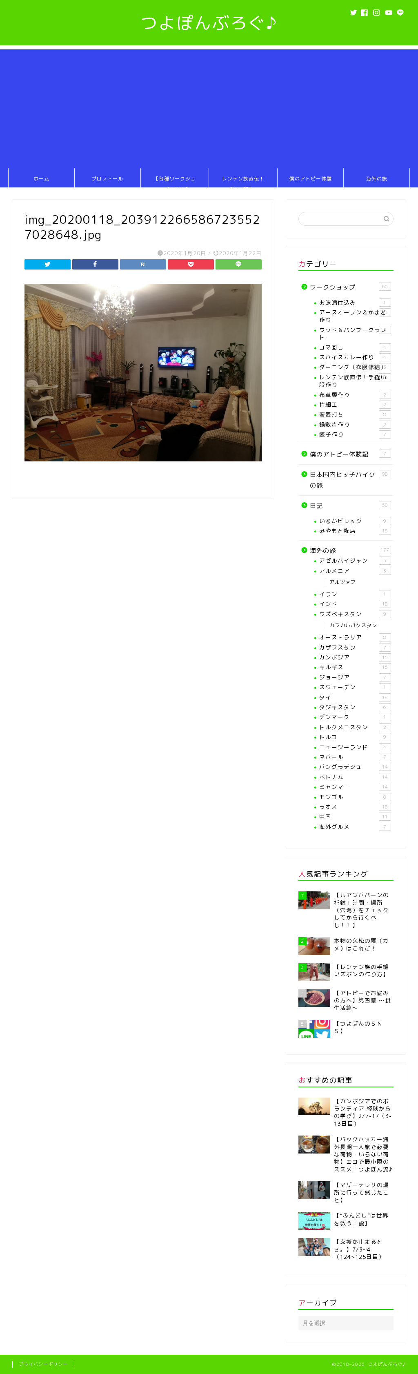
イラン (353, 594)
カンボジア (353, 657)
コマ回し (353, 347)
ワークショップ (349, 287)
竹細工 (353, 404)
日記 (349, 505)
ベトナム (353, 777)
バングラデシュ (353, 767)
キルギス (353, 667)
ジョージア (353, 677)
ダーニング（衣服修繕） (353, 367)
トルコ (353, 737)
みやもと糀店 (353, 530)
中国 (353, 816)
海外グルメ (353, 827)
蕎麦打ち (353, 414)
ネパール (353, 757)
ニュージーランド (353, 747)
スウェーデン (353, 687)
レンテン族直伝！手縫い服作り (243, 181)
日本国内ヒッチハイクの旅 (349, 480)
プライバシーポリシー (43, 1364)
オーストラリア (353, 637)
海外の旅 (376, 179)
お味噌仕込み (353, 302)
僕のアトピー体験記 (310, 181)
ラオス (353, 807)
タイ (353, 697)
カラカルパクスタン (353, 625)
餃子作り (353, 434)
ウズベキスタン (353, 614)
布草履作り (353, 395)
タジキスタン (353, 707)
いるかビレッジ (353, 521)
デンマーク (353, 717)
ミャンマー (353, 787)
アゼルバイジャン (353, 560)
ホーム (41, 179)
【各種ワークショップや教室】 (174, 181)
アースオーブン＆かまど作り (353, 315)
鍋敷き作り (353, 424)
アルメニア (353, 571)
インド (353, 604)
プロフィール (107, 179)
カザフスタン (353, 647)
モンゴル (353, 797)
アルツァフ (342, 582)
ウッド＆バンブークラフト (353, 333)
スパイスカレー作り (353, 357)
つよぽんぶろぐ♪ (209, 22)
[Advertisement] (209, 106)
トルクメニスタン (353, 727)
